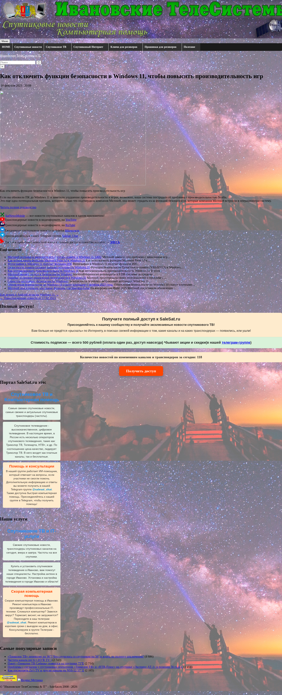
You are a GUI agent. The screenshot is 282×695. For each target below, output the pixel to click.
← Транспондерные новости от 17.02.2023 (28, 298)
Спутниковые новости (28, 47)
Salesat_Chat (70, 235)
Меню (5, 41)
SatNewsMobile (15, 215)
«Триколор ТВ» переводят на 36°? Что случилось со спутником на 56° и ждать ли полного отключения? (76, 656)
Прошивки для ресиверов (160, 47)
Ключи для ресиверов (123, 47)
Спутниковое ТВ (56, 47)
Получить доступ (141, 371)
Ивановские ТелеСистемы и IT (20, 55)
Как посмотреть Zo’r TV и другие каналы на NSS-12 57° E (46, 670)
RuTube (70, 225)
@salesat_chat (42, 489)
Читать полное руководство (18, 207)
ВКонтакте (72, 230)
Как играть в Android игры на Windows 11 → (29, 294)
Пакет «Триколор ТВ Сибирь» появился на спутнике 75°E (46, 663)
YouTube (71, 219)
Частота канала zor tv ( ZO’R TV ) (30, 660)
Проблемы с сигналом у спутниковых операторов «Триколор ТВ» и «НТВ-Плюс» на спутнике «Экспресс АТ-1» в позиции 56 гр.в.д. (95, 667)
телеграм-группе (236, 342)
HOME (6, 47)
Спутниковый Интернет (88, 47)
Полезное (189, 47)
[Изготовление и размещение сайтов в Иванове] (8, 680)
